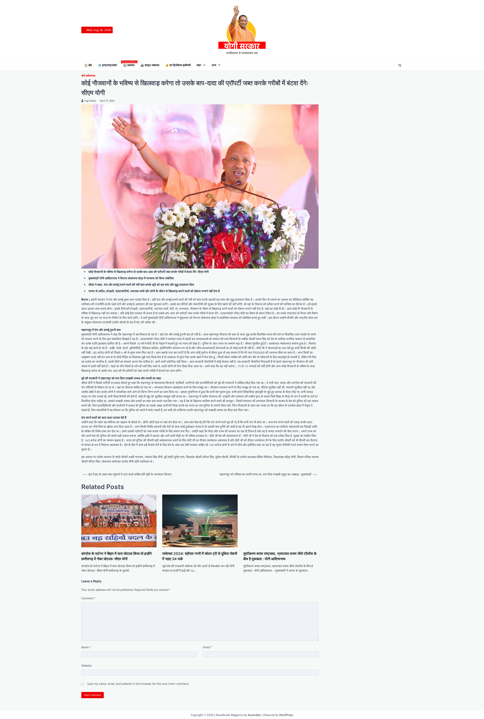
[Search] (400, 65)
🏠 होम (88, 65)
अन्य (214, 65)
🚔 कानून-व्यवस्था (149, 65)
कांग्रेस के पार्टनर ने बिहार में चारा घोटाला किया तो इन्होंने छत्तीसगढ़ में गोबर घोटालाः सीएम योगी (116, 556)
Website (86, 665)
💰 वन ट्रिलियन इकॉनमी (178, 65)
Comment (88, 598)
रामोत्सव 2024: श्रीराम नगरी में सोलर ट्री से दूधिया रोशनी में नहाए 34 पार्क (199, 556)
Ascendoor (254, 715)
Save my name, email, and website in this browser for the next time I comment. (138, 683)
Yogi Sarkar (90, 100)
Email (207, 647)
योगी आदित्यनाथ (88, 76)
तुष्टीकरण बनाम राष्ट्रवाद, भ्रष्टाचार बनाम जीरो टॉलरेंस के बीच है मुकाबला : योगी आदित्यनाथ (279, 556)
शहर (199, 65)
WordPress (286, 715)
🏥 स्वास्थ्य (129, 65)
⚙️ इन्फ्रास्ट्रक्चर (107, 65)
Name (86, 647)
